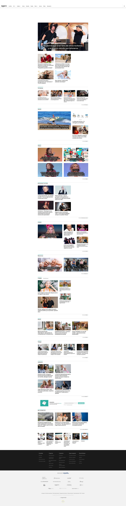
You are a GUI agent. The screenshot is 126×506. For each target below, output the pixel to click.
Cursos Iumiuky (72, 459)
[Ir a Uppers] (4, 6)
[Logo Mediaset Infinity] (44, 478)
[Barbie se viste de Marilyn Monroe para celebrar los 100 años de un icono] (82, 228)
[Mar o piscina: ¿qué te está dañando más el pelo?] (63, 74)
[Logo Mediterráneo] (75, 488)
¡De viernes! (51, 465)
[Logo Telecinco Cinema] (69, 485)
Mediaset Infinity (82, 455)
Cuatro (80, 461)
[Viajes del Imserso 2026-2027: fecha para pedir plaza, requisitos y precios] (46, 383)
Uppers (80, 457)
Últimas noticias (42, 459)
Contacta (61, 455)
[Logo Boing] (69, 481)
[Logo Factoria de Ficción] (57, 481)
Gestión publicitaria (76, 493)
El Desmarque (81, 459)
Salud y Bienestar (45, 278)
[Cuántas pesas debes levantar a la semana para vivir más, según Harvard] (65, 296)
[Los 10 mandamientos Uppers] (58, 436)
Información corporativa (48, 493)
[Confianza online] (63, 502)
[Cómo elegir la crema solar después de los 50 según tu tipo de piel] (48, 286)
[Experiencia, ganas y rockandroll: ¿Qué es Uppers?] (41, 436)
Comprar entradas (72, 455)
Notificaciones (62, 462)
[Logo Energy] (81, 481)
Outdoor (50, 467)
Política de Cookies (70, 493)
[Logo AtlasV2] (51, 488)
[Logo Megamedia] (63, 498)
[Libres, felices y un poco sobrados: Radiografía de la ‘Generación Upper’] (50, 436)
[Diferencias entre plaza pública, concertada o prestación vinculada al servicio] (80, 416)
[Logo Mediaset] (63, 473)
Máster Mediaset (62, 467)
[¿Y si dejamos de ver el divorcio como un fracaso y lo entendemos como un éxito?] (43, 93)
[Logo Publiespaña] (63, 488)
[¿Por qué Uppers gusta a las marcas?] (76, 436)
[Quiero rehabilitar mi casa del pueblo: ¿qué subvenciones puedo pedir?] (80, 325)
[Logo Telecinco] (57, 478)
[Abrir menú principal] (124, 6)
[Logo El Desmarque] (44, 481)
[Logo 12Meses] (81, 485)
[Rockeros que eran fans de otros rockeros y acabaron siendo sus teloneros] (63, 37)
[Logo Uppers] (56, 485)
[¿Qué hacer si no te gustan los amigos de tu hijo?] (76, 265)
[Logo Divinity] (81, 478)
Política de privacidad (56, 493)
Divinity (80, 463)
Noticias (40, 455)
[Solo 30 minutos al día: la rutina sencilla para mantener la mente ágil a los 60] (56, 93)
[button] (50, 155)
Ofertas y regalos (72, 457)
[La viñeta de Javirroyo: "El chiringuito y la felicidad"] (80, 115)
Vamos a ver (51, 463)
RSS (80, 493)
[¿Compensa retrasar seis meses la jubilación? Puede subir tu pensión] (63, 385)
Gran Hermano (51, 455)
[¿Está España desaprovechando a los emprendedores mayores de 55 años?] (69, 347)
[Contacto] (84, 436)
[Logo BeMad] (44, 485)
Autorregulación (62, 460)
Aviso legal (43, 493)
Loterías (40, 457)
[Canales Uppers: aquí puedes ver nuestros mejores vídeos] (76, 155)
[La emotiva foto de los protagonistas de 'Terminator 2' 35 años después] (46, 74)
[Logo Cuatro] (69, 478)
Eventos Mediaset (72, 461)
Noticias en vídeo (42, 461)
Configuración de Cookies (63, 493)
